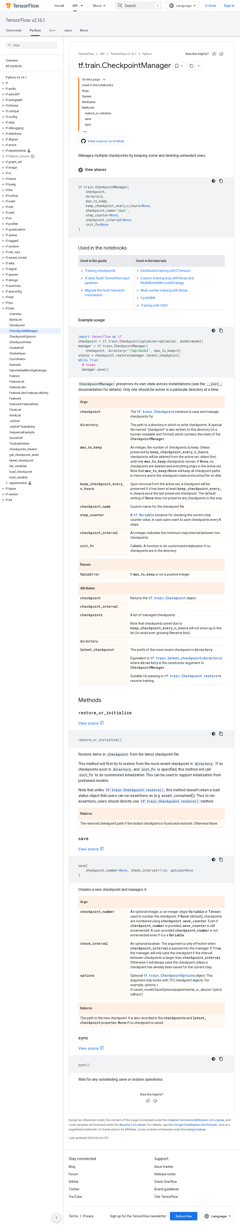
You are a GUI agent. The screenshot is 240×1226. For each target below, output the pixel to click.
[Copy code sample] (221, 181)
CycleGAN (148, 298)
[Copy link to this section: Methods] (106, 700)
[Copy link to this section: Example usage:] (110, 320)
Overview (13, 30)
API (75, 6)
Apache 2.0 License (132, 1124)
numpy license (196, 1129)
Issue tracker (163, 1166)
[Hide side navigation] (56, 1217)
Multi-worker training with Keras (164, 290)
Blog (72, 1166)
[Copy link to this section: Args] (92, 402)
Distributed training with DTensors (166, 271)
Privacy (88, 1216)
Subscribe (184, 1216)
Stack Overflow (165, 1182)
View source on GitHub (106, 141)
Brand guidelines (166, 1189)
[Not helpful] (221, 54)
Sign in (229, 6)
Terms (73, 1216)
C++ (52, 30)
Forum (73, 1174)
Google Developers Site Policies (195, 1124)
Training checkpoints (100, 271)
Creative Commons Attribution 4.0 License (196, 1120)
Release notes (165, 1174)
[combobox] (138, 5)
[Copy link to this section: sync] (93, 1038)
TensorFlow (86, 54)
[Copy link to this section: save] (93, 839)
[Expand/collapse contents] (104, 79)
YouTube (75, 1197)
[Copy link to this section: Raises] (95, 565)
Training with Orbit (154, 305)
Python (35, 30)
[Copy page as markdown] (191, 66)
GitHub (210, 6)
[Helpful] (214, 54)
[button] (30, 83)
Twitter (74, 1189)
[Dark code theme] (213, 181)
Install (59, 6)
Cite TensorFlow (166, 1197)
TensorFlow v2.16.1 (25, 20)
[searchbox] (31, 45)
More (97, 6)
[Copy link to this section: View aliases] (111, 170)
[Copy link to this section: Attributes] (99, 589)
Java (67, 30)
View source (88, 723)
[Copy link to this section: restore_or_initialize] (136, 713)
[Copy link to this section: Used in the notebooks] (131, 248)
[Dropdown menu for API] (83, 5)
